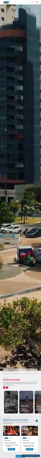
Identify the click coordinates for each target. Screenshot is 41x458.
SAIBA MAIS (9, 410)
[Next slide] (7, 387)
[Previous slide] (4, 387)
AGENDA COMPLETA (20, 456)
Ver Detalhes (11, 449)
